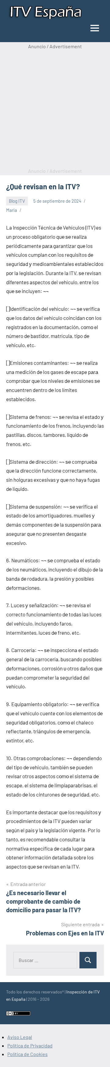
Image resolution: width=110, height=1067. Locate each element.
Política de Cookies (27, 1054)
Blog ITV (17, 201)
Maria (11, 210)
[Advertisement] (55, 109)
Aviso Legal (19, 1037)
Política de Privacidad (30, 1045)
